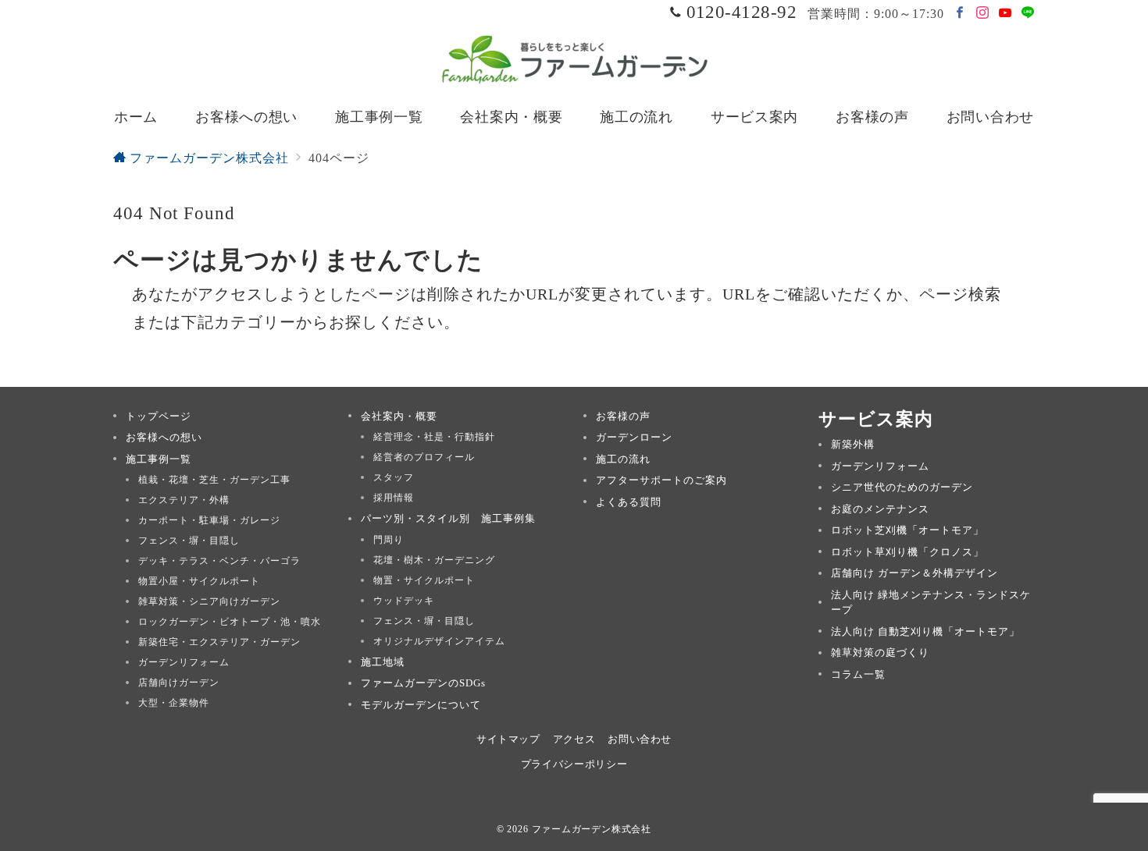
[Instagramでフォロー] (982, 13)
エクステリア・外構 (184, 500)
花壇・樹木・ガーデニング (434, 560)
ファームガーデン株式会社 (592, 829)
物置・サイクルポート (424, 580)
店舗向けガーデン (178, 682)
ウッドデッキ (403, 600)
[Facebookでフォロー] (960, 13)
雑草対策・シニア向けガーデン (209, 601)
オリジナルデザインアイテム (439, 641)
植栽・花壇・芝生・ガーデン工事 (214, 479)
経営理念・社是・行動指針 (434, 436)
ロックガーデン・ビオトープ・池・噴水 (229, 621)
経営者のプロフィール (424, 457)
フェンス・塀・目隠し (189, 540)
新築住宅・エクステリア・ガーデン (219, 641)
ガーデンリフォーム (184, 662)
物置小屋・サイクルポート (199, 581)
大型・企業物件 (173, 702)
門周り (388, 539)
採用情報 (393, 497)
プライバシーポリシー (574, 764)
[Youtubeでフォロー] (1005, 13)
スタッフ (393, 477)
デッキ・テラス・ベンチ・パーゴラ (219, 560)
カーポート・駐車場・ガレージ (209, 520)
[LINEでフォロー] (1028, 13)
